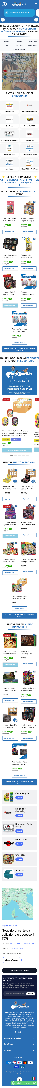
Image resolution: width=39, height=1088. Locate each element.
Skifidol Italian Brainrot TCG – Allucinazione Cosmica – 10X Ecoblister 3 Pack (27, 256)
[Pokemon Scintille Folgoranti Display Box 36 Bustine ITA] (29, 208)
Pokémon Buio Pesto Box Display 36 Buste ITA (28, 689)
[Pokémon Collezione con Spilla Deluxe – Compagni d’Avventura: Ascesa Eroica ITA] (29, 549)
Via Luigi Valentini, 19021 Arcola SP (23, 943)
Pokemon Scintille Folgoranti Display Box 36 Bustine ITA (28, 219)
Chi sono (6, 41)
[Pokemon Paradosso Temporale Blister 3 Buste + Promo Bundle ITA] (19, 318)
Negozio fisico (32, 41)
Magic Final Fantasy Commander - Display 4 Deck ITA (9, 256)
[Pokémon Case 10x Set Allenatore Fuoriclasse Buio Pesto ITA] (10, 714)
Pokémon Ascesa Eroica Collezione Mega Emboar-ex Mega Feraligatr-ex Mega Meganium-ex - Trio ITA (9, 560)
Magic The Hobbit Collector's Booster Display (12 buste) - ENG (9, 652)
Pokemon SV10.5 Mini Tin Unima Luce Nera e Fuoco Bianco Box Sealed (10, 293)
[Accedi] (31, 4)
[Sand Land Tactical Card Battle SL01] (10, 208)
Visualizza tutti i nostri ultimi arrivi (19, 782)
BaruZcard (9, 1044)
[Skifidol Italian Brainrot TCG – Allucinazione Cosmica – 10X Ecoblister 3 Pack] (29, 245)
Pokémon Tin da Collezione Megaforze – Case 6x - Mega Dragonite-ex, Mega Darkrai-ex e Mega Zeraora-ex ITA (15, 433)
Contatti (19, 41)
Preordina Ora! (19, 381)
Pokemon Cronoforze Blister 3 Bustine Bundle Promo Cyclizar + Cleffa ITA (28, 293)
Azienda (7, 1050)
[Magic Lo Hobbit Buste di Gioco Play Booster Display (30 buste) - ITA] (10, 677)
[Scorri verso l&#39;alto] (19, 1079)
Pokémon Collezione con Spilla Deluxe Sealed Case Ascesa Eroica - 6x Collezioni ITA (19, 597)
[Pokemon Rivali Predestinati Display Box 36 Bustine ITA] (29, 512)
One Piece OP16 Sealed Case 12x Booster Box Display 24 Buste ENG (28, 487)
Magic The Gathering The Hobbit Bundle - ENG (28, 652)
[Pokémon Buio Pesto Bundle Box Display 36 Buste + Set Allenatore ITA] (19, 751)
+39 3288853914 (16, 948)
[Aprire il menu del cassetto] (4, 4)
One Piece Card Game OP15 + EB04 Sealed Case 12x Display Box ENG (9, 487)
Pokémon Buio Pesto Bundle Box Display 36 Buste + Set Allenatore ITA (19, 763)
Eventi (6, 45)
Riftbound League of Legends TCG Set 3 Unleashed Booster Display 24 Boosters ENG (10, 523)
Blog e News (19, 45)
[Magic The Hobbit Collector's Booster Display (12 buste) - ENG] (10, 641)
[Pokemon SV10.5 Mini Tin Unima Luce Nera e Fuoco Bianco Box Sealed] (10, 281)
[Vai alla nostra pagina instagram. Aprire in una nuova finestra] (19, 1032)
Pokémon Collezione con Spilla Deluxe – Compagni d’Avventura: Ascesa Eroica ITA (28, 560)
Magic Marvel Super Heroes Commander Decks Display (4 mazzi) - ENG (28, 726)
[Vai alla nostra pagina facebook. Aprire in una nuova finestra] (15, 1032)
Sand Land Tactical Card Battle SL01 (9, 219)
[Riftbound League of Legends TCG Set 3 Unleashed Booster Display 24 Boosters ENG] (10, 512)
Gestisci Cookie (19, 1027)
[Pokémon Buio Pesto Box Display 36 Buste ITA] (29, 677)
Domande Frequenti (19, 49)
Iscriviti (30, 993)
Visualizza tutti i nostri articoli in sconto (19, 349)
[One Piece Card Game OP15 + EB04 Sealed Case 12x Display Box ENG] (10, 476)
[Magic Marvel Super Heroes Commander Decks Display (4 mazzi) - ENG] (29, 714)
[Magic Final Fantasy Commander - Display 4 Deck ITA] (10, 245)
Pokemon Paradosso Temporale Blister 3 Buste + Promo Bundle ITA (19, 330)
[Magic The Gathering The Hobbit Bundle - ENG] (29, 641)
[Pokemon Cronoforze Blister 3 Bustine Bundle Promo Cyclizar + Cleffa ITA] (29, 281)
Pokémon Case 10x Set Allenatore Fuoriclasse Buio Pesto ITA (9, 726)
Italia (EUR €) (18, 1057)
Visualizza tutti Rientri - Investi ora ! (19, 615)
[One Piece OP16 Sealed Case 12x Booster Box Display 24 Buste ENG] (29, 476)
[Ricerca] (26, 4)
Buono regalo (32, 45)
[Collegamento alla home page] (19, 1005)
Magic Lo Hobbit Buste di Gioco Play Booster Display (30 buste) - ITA (9, 689)
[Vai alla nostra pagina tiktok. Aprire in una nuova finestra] (23, 1032)
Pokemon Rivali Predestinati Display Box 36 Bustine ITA (28, 523)
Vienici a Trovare (11, 960)
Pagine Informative (12, 1038)
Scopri (19, 798)
